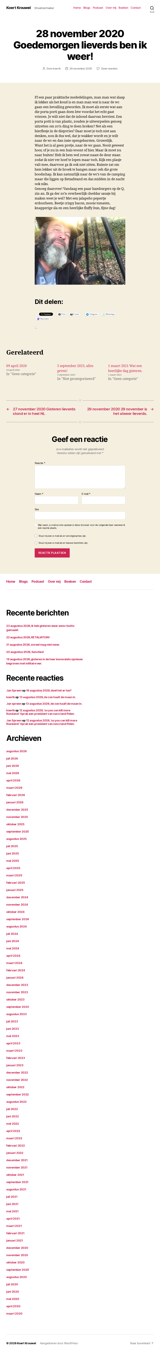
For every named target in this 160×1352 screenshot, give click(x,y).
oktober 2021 (15, 1174)
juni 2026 (12, 765)
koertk (57, 68)
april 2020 (13, 1306)
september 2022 (17, 1094)
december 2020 (17, 1247)
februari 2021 (15, 1233)
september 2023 (17, 1006)
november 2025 (17, 817)
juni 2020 (12, 1291)
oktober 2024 (15, 912)
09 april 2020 (16, 366)
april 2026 (13, 780)
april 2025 (13, 868)
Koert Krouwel (18, 8)
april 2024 (13, 955)
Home (77, 7)
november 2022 (17, 1079)
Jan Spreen (14, 690)
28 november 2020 (81, 68)
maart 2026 (14, 787)
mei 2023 (12, 1036)
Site (37, 509)
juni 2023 (12, 1028)
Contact (136, 7)
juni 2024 (12, 941)
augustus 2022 (16, 1101)
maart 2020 (14, 1313)
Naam (39, 494)
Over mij (111, 7)
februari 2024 (15, 970)
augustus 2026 (16, 751)
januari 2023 (14, 1065)
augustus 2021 (16, 1189)
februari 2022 (15, 1145)
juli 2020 (12, 1284)
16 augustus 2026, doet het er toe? (49, 690)
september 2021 (17, 1182)
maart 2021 (14, 1226)
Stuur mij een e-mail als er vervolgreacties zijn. (62, 535)
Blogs (86, 7)
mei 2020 (12, 1299)
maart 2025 (14, 875)
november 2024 (17, 904)
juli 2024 (12, 933)
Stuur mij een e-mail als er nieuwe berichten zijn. (63, 542)
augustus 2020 (16, 1277)
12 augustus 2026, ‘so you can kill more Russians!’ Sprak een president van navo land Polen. (40, 712)
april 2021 (13, 1218)
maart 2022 (14, 1138)
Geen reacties (109, 68)
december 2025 (17, 809)
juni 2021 (12, 1204)
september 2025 (17, 831)
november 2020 (17, 1255)
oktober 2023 (15, 999)
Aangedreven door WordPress (59, 1343)
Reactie (40, 463)
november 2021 (17, 1167)
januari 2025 (14, 890)
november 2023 (17, 992)
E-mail (86, 494)
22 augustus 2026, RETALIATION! (28, 637)
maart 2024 (14, 963)
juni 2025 (12, 853)
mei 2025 (12, 860)
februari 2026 (15, 795)
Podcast (98, 7)
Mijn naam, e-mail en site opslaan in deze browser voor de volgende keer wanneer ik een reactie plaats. (81, 526)
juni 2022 (12, 1116)
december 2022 (17, 1072)
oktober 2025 (15, 824)
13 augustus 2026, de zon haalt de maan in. (47, 697)
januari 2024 (14, 977)
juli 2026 (12, 758)
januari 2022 (14, 1153)
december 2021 (17, 1160)
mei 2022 (12, 1123)
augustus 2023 (16, 1014)
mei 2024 (12, 948)
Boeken (123, 7)
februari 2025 (15, 882)
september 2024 (17, 919)
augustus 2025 (16, 838)
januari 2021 (14, 1240)
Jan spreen (13, 703)
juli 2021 (12, 1196)
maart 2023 (14, 1050)
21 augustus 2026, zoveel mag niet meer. (33, 644)
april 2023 (13, 1043)
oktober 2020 (15, 1262)
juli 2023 (12, 1021)
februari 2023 (15, 1058)
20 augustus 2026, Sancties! (25, 652)
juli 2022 (12, 1109)
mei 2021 (12, 1211)
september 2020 (17, 1269)
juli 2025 (12, 846)
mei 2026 (12, 773)
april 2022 (13, 1131)
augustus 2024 (16, 926)
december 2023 (17, 985)
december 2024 (17, 897)
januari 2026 (14, 802)
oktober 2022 (15, 1087)
